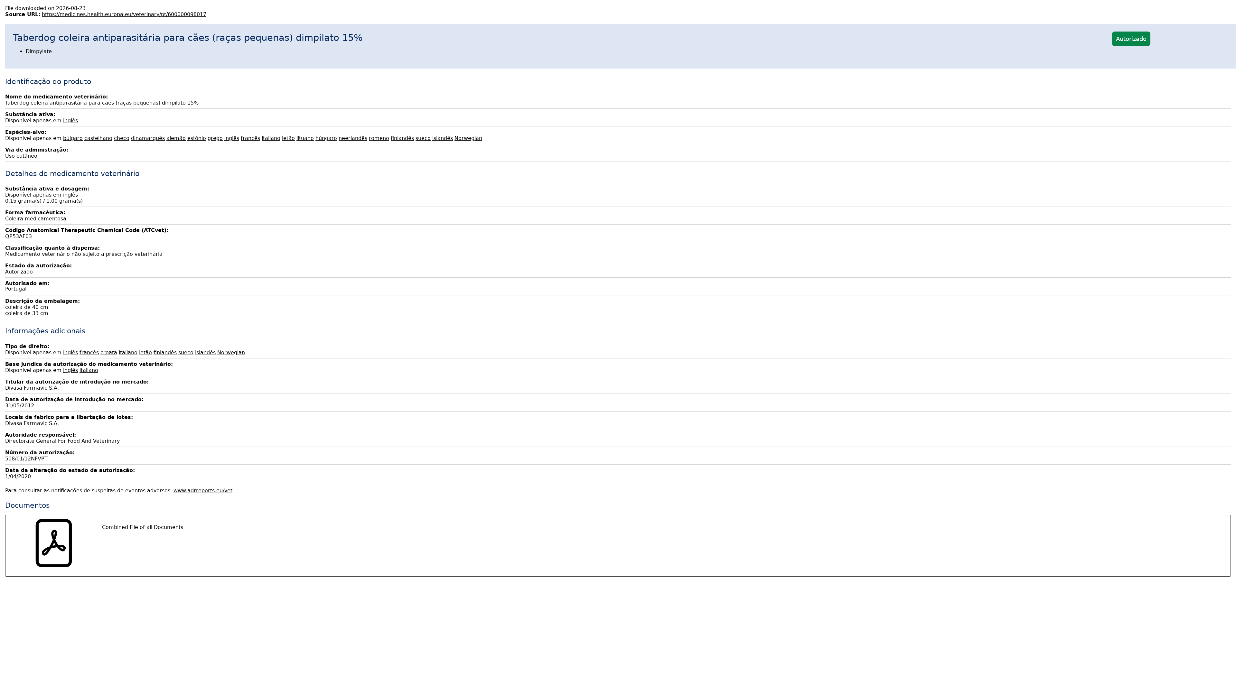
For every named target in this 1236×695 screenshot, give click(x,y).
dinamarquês (148, 138)
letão (288, 138)
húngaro (326, 138)
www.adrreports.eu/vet (202, 490)
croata (108, 352)
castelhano (98, 138)
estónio (196, 138)
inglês (70, 120)
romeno (379, 138)
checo (121, 138)
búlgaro (73, 138)
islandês (442, 138)
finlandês (402, 138)
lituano (305, 138)
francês (250, 138)
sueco (423, 138)
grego (215, 138)
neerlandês (353, 138)
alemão (176, 138)
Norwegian (468, 138)
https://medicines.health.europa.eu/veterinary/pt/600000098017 (124, 14)
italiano (271, 138)
